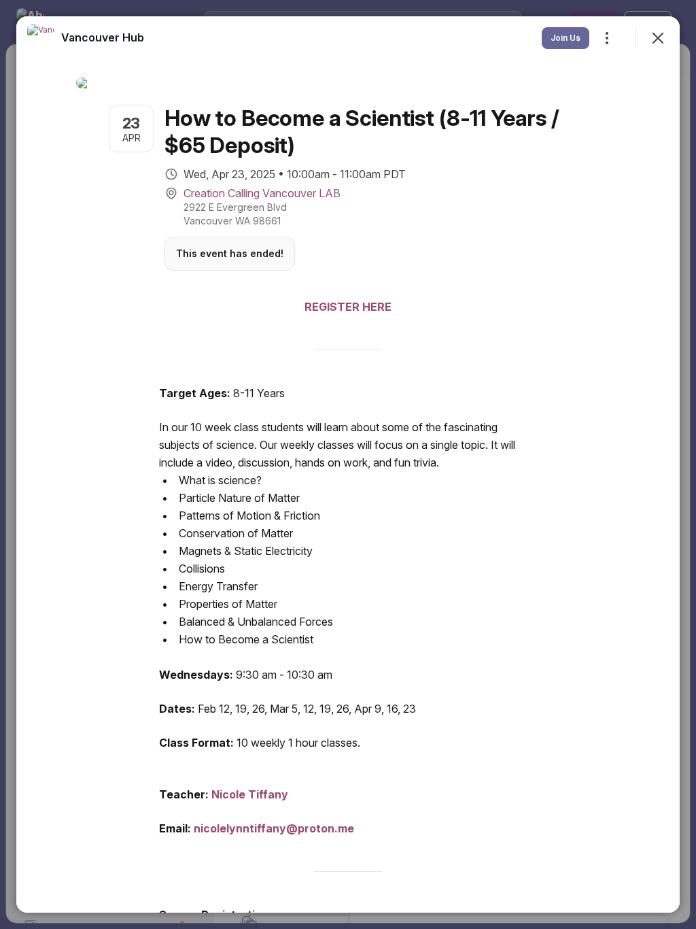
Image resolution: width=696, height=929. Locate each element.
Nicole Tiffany (249, 794)
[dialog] (348, 464)
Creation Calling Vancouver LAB (262, 193)
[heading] (102, 37)
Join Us (565, 38)
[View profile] (40, 38)
